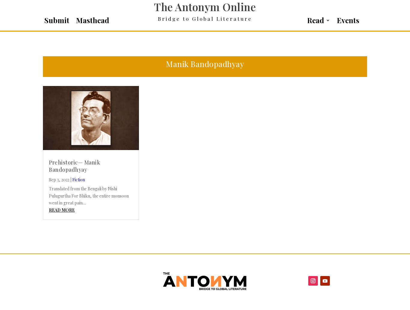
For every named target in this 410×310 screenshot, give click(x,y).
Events (348, 21)
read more (62, 210)
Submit (56, 21)
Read (315, 21)
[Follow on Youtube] (325, 281)
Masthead (92, 21)
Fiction (78, 180)
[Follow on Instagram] (313, 281)
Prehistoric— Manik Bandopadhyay (74, 166)
